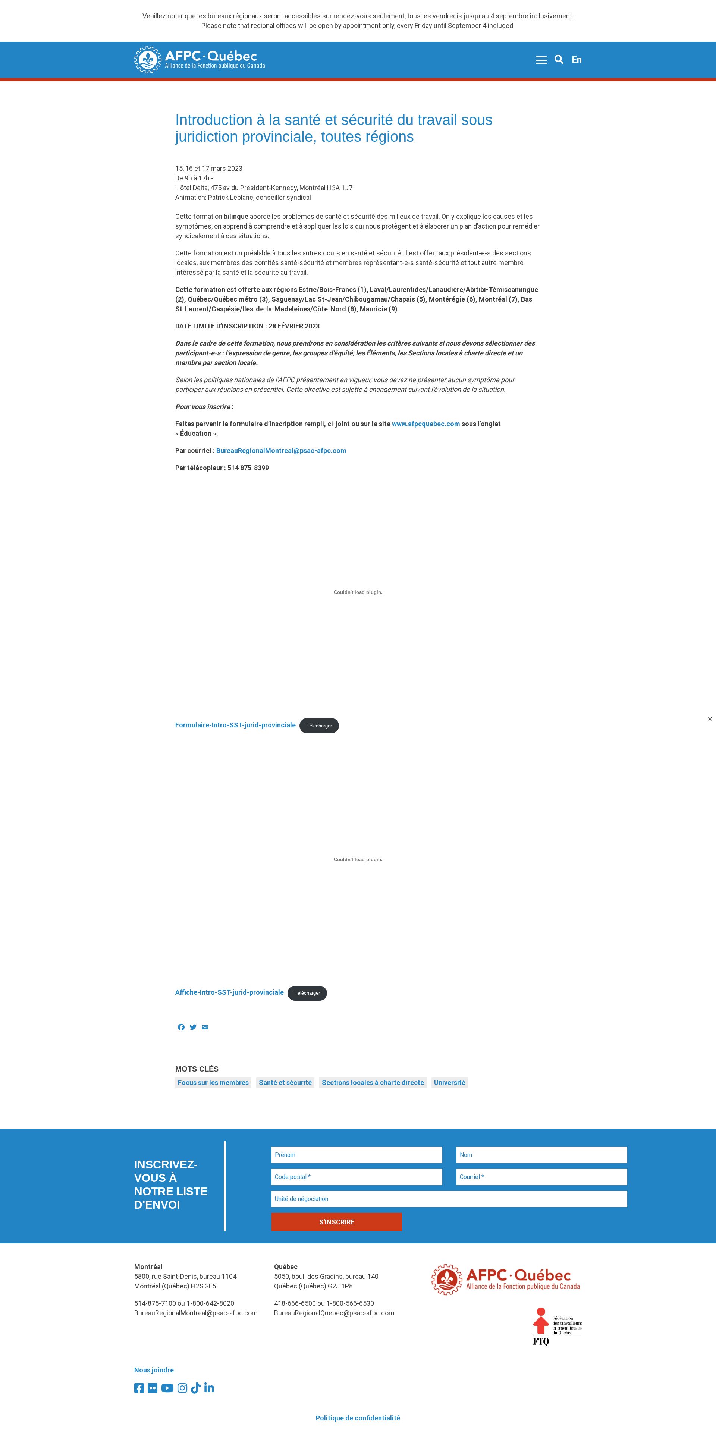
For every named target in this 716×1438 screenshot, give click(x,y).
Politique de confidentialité (358, 1418)
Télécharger (319, 726)
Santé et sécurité (285, 1082)
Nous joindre (154, 1370)
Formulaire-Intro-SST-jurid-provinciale (235, 725)
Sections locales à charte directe (373, 1082)
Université (449, 1082)
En (577, 59)
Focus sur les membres (213, 1082)
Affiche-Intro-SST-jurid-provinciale (229, 992)
